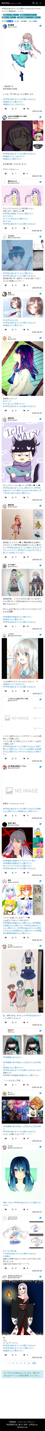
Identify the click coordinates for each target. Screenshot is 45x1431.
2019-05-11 (37, 693)
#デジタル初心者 (9, 1251)
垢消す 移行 (12, 823)
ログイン (12, 1375)
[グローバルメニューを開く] (40, 3)
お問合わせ (33, 1424)
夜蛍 (9, 880)
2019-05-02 (37, 940)
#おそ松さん (35, 490)
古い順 (17, 21)
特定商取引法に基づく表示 (17, 1424)
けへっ (10, 1092)
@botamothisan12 (14, 768)
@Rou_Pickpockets (14, 237)
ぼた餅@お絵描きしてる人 (17, 766)
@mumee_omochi (13, 183)
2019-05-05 (37, 761)
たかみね (11, 236)
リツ (9, 337)
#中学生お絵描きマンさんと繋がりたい (18, 213)
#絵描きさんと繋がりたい (13, 102)
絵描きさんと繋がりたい (11, 15)
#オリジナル (8, 216)
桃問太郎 (11, 418)
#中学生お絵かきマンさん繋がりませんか (19, 99)
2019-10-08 (37, 111)
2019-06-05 (37, 332)
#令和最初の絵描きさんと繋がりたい (17, 617)
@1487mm (11, 295)
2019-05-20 (37, 413)
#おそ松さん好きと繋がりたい (19, 493)
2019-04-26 (37, 1271)
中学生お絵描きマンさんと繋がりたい (29, 17)
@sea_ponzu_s (13, 566)
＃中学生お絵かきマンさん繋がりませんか (19, 1253)
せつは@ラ (12, 564)
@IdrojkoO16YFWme (15, 636)
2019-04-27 (37, 1141)
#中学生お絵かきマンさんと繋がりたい (18, 273)
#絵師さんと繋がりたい (12, 159)
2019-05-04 (37, 818)
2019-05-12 (37, 559)
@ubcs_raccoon (13, 118)
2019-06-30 (37, 231)
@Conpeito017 (12, 1219)
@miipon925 (12, 339)
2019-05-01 (37, 1025)
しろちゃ (11, 634)
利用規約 (12, 1422)
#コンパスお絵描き (26, 749)
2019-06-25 (37, 288)
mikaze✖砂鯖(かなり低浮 (17, 116)
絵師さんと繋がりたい (9, 17)
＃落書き (6, 1256)
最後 (34, 1363)
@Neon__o (11, 1032)
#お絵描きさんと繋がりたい (23, 931)
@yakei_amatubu (13, 882)
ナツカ (10, 945)
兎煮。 (10, 293)
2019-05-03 (37, 875)
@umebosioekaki (13, 825)
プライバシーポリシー (26, 1422)
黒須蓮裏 (11, 25)
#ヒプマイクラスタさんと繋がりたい (17, 866)
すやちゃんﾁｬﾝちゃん (15, 1276)
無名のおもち (12, 181)
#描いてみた (8, 1202)
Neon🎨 (11, 1030)
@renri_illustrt (12, 27)
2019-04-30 (37, 1087)
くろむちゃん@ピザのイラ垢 (18, 698)
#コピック (7, 401)
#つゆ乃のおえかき (10, 320)
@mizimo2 (11, 1094)
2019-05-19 (37, 500)
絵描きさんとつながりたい (28, 15)
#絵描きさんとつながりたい (14, 104)
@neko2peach (12, 420)
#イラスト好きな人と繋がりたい (16, 219)
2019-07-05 (37, 176)
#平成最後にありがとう (12, 1057)
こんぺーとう (12, 1217)
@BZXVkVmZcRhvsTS (15, 947)
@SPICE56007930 (14, 1278)
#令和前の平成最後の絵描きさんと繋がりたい (21, 1075)
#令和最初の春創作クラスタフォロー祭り (19, 861)
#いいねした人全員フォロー (14, 404)
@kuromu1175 (12, 700)
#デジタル (7, 221)
